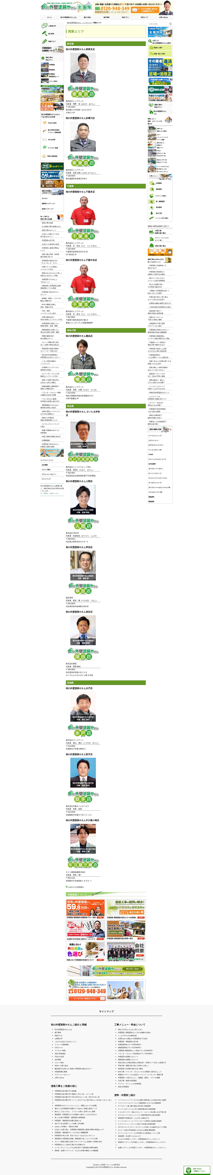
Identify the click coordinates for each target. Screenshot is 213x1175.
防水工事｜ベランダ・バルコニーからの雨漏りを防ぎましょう (140, 1072)
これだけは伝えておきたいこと (65, 1041)
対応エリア (144, 17)
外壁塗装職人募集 (61, 1072)
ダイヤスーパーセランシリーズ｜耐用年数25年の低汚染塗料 (139, 1115)
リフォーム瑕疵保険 (62, 1044)
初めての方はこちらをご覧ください (130, 1029)
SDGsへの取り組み (61, 1065)
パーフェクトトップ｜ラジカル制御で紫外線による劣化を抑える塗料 (142, 1100)
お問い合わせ (163, 17)
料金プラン (125, 17)
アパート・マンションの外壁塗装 (129, 1084)
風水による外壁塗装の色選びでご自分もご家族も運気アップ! (76, 1108)
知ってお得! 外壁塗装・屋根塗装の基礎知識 (70, 1117)
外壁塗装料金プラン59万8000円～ (130, 1044)
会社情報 (58, 1059)
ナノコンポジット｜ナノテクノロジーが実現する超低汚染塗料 (140, 1121)
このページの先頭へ (76, 887)
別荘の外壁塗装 (123, 1087)
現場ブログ (58, 1035)
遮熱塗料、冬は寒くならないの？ (129, 1136)
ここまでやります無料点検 (127, 1035)
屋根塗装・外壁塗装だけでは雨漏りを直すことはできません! (76, 1114)
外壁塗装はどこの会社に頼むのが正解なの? (70, 1144)
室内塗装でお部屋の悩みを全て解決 (130, 1069)
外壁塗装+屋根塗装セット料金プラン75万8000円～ (136, 1050)
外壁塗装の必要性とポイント (128, 1056)
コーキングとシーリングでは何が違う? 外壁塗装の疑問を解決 (76, 1147)
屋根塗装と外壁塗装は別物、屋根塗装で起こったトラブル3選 (76, 1138)
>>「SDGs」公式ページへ (49, 493)
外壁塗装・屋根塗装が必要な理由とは (68, 1120)
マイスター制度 (60, 1050)
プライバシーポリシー (62, 1075)
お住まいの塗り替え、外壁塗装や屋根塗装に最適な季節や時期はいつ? (79, 1129)
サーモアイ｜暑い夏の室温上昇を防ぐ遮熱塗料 (134, 1106)
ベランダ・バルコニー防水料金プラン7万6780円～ (136, 1054)
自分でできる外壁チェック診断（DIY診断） (70, 1123)
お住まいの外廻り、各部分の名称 (66, 1126)
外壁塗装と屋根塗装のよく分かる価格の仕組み (134, 1032)
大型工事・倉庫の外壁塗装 (127, 1081)
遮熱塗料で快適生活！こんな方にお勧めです (133, 1118)
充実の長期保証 (60, 1054)
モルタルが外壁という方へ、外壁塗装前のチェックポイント (139, 1139)
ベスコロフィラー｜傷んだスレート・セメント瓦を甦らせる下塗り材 (142, 1112)
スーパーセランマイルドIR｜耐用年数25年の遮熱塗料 (137, 1109)
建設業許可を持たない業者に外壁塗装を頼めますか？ (73, 1069)
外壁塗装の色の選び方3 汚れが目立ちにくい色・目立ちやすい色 (77, 1097)
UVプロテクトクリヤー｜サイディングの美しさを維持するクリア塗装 (142, 1127)
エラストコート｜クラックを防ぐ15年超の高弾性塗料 (137, 1124)
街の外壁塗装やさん (106, 1167)
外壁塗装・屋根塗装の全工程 (128, 1041)
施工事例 (106, 17)
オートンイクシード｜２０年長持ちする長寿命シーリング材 (139, 1133)
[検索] (170, 24)
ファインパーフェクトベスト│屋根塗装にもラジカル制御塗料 (139, 1103)
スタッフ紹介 (59, 1062)
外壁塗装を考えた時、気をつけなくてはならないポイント (75, 1135)
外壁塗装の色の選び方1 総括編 (65, 1091)
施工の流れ (87, 17)
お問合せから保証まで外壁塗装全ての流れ (133, 1038)
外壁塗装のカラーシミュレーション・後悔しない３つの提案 (76, 1105)
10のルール (59, 1047)
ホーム (49, 17)
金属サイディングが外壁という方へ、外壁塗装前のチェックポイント (142, 1147)
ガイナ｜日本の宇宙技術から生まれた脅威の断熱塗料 (136, 1130)
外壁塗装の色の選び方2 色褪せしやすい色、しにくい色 (74, 1094)
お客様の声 (58, 1038)
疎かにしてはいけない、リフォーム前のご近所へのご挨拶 (75, 1111)
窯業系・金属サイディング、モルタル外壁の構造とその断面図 (76, 1150)
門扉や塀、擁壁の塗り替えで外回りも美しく (133, 1065)
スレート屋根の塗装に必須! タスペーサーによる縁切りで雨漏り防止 (78, 1141)
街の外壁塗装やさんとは (68, 17)
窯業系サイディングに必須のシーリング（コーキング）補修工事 (140, 1075)
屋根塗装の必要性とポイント (128, 1059)
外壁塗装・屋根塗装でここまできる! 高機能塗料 (71, 1132)
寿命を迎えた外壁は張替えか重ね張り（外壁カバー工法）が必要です (142, 1062)
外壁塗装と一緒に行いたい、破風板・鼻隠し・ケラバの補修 (139, 1078)
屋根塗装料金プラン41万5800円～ (130, 1047)
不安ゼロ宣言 (59, 1056)
